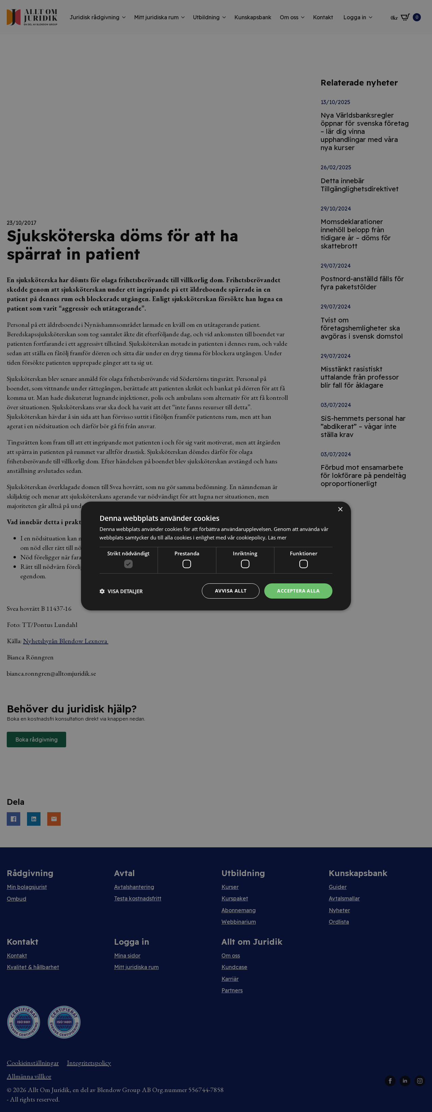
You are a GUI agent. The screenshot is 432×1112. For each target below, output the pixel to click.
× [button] (340, 509)
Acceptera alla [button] (298, 590)
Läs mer (277, 537)
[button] (121, 591)
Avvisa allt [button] (230, 590)
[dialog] (216, 556)
